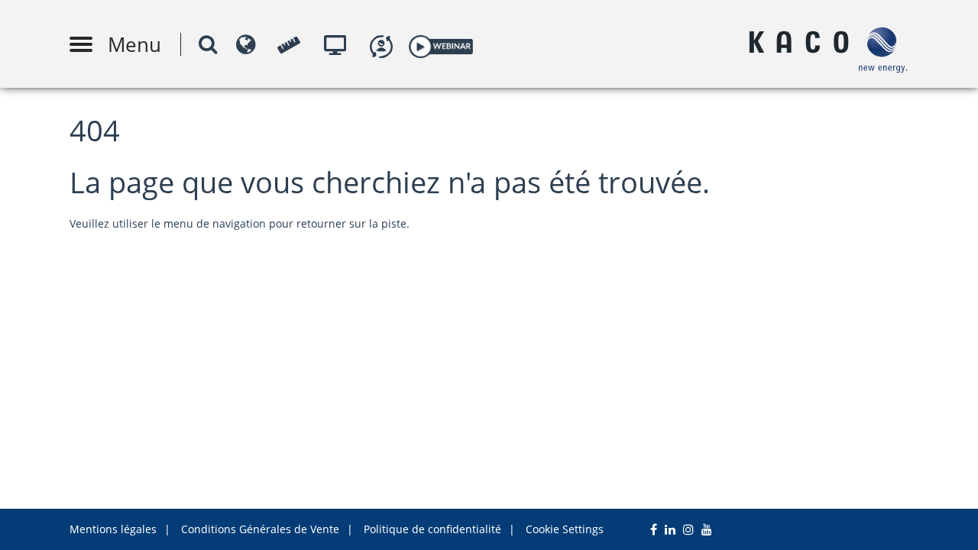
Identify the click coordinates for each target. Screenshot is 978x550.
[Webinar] (440, 44)
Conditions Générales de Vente (260, 529)
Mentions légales (113, 529)
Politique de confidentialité (432, 529)
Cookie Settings (565, 529)
